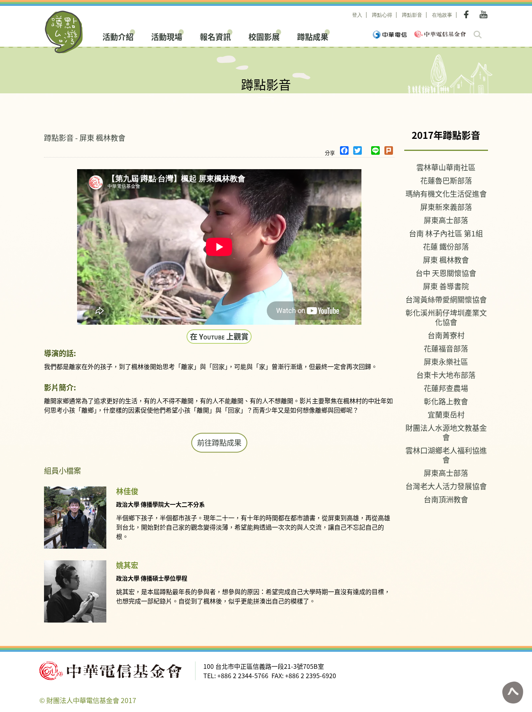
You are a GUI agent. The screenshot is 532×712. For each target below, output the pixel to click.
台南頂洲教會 (446, 499)
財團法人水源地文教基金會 (446, 432)
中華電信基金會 (440, 34)
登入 (357, 15)
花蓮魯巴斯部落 (446, 180)
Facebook (468, 14)
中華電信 (390, 34)
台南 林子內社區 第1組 (446, 233)
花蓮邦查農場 (446, 388)
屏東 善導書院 (446, 286)
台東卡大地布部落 (446, 374)
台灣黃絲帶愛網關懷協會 (446, 299)
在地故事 (442, 15)
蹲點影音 (412, 15)
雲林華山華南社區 (446, 167)
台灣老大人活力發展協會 (446, 486)
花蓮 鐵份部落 (446, 246)
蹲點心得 (382, 15)
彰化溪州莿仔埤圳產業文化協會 (446, 317)
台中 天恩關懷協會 (446, 273)
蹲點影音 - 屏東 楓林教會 (84, 137)
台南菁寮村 (446, 335)
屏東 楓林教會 (446, 259)
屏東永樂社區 (446, 361)
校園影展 (264, 36)
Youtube (483, 14)
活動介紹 (118, 36)
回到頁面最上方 (512, 692)
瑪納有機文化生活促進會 (446, 193)
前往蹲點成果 (219, 442)
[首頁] (64, 32)
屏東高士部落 (446, 220)
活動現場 (166, 36)
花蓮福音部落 (446, 348)
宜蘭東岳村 (446, 414)
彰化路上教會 (446, 401)
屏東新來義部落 (446, 206)
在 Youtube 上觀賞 (219, 336)
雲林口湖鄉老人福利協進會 (446, 455)
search (478, 34)
